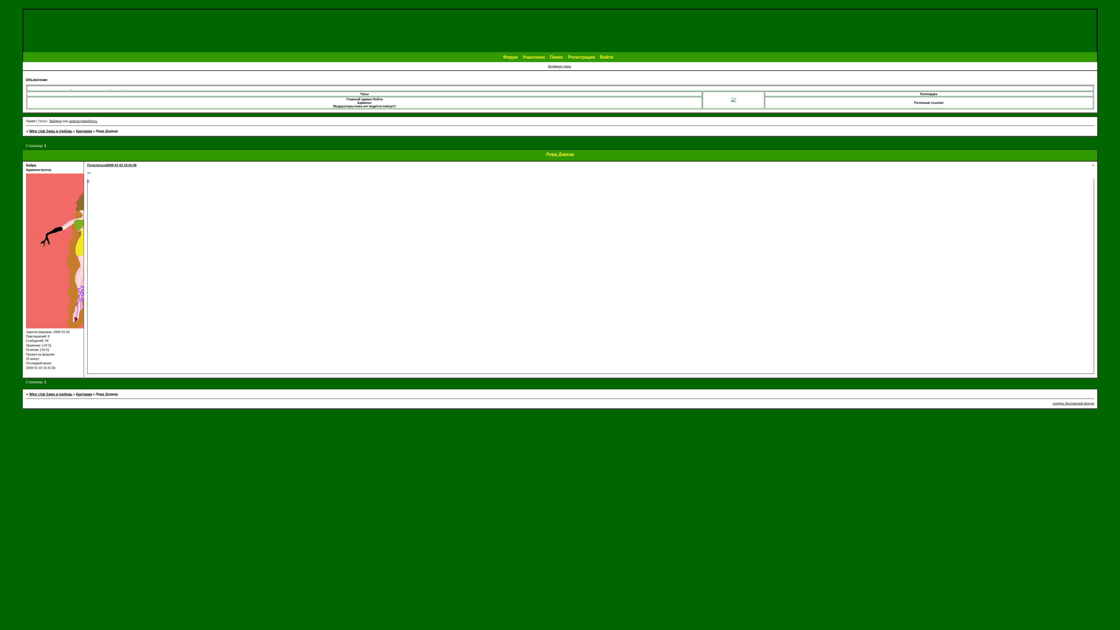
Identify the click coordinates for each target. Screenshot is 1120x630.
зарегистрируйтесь (83, 121)
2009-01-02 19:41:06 (121, 165)
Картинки (84, 131)
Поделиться (96, 165)
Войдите (56, 121)
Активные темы (559, 66)
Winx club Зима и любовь (50, 131)
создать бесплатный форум (1073, 403)
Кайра (31, 165)
